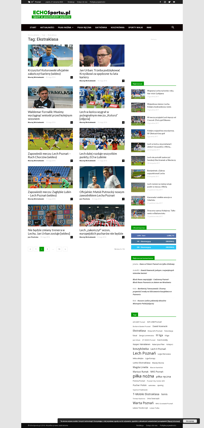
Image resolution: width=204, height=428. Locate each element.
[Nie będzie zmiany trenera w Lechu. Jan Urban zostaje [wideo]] (50, 215)
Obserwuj (170, 241)
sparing (160, 385)
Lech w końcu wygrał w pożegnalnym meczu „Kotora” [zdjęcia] (99, 115)
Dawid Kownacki (160, 326)
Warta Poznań (143, 403)
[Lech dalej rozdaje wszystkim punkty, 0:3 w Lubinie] (102, 139)
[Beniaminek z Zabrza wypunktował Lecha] (138, 174)
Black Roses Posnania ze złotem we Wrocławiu (152, 282)
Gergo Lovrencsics (146, 335)
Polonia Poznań (139, 381)
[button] (172, 27)
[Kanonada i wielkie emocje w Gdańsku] (138, 200)
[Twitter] (169, 2)
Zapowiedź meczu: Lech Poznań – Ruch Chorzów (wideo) (49, 155)
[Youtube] (174, 2)
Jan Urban (136, 340)
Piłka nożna (64, 27)
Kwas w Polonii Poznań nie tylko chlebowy (157, 264)
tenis (164, 394)
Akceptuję (190, 421)
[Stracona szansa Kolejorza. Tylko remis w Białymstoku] (138, 214)
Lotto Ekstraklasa (141, 362)
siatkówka (151, 385)
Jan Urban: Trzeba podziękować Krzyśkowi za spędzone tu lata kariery (100, 73)
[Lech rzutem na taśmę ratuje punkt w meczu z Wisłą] (138, 187)
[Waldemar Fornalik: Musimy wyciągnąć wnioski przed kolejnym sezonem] (50, 97)
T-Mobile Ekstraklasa (146, 394)
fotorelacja (168, 331)
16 (59, 249)
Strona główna (33, 35)
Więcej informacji (173, 421)
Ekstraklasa (139, 330)
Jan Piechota (85, 199)
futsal (135, 335)
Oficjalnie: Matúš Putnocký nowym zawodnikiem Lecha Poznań (102, 193)
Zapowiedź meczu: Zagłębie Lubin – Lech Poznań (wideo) (49, 193)
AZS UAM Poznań (154, 322)
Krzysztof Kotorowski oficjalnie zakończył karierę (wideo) (48, 71)
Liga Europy (150, 358)
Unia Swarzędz (153, 398)
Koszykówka (117, 27)
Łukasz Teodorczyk (140, 408)
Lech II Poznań (158, 348)
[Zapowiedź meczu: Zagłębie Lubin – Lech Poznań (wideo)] (50, 177)
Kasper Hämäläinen (141, 344)
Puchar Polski (140, 385)
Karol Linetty (162, 340)
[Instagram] (165, 2)
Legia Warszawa (164, 354)
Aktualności (47, 27)
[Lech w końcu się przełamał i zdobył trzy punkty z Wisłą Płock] (138, 147)
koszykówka (141, 348)
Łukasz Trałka (154, 408)
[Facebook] (160, 2)
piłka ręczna (163, 376)
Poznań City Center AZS (156, 381)
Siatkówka (101, 27)
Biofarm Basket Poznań (142, 326)
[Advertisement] (125, 14)
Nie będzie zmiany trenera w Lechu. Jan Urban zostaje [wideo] (49, 231)
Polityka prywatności (97, 2)
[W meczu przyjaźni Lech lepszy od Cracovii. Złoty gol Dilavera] (138, 121)
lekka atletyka (138, 358)
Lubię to (170, 235)
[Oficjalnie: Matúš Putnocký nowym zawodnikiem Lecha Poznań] (102, 177)
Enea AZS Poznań (155, 331)
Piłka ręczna (84, 27)
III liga (159, 335)
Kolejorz (170, 344)
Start (33, 27)
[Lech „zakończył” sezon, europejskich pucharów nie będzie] (102, 215)
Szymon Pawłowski (140, 390)
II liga (167, 335)
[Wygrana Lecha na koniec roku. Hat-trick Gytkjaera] (138, 94)
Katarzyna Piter (158, 344)
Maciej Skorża (158, 363)
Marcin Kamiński (156, 367)
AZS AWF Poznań (139, 322)
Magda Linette (140, 367)
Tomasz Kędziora (139, 399)
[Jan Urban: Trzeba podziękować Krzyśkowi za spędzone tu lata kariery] (102, 56)
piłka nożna (143, 376)
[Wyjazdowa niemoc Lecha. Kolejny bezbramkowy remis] (138, 107)
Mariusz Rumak (140, 371)
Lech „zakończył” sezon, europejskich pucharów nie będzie (101, 231)
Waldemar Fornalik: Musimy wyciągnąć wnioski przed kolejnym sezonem (50, 115)
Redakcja (71, 2)
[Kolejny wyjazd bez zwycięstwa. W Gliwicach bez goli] (138, 134)
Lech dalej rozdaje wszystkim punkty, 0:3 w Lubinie (98, 155)
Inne (149, 27)
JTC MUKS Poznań (148, 340)
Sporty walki (135, 27)
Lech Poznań (144, 353)
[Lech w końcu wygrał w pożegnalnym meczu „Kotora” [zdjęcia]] (102, 97)
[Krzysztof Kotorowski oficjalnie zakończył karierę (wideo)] (50, 56)
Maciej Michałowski (36, 77)
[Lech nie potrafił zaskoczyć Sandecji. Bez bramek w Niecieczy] (138, 161)
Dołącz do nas (82, 2)
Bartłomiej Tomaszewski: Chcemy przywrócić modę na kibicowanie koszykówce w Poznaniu (152, 291)
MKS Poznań (156, 371)
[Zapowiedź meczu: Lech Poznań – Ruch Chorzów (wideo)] (50, 139)
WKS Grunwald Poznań (164, 403)
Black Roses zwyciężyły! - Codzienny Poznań (151, 279)
